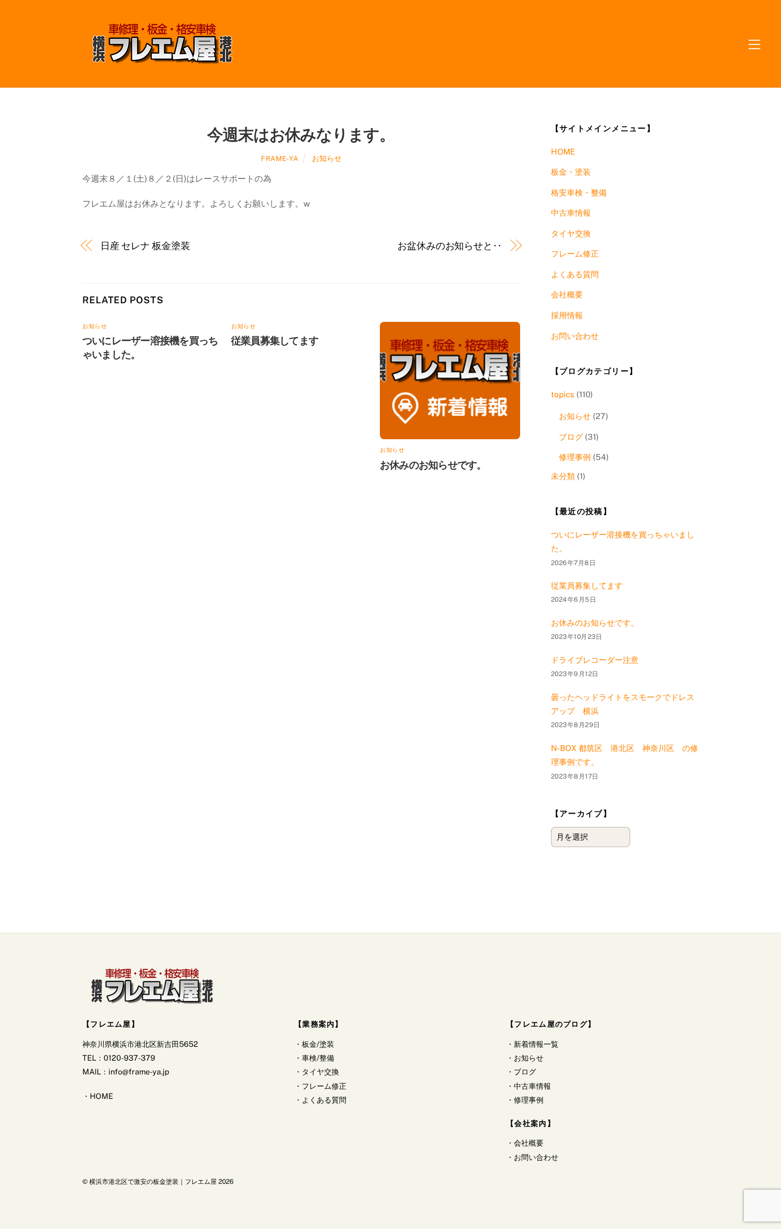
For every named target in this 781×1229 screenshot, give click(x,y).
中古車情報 (571, 212)
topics (562, 394)
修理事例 (575, 457)
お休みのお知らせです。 (433, 465)
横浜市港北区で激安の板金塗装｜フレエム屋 (153, 1181)
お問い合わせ (575, 335)
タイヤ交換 (571, 233)
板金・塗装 (571, 171)
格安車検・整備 (579, 192)
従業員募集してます (274, 340)
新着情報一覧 (536, 1043)
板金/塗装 (318, 1043)
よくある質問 (575, 274)
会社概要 (567, 294)
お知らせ (327, 158)
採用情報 (567, 315)
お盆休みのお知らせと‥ (449, 245)
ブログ (571, 436)
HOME (563, 151)
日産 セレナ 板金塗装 (145, 245)
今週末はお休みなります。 (301, 134)
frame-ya (279, 159)
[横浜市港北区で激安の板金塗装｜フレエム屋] (162, 62)
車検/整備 (318, 1057)
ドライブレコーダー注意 (595, 659)
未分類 (563, 476)
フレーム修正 (575, 253)
